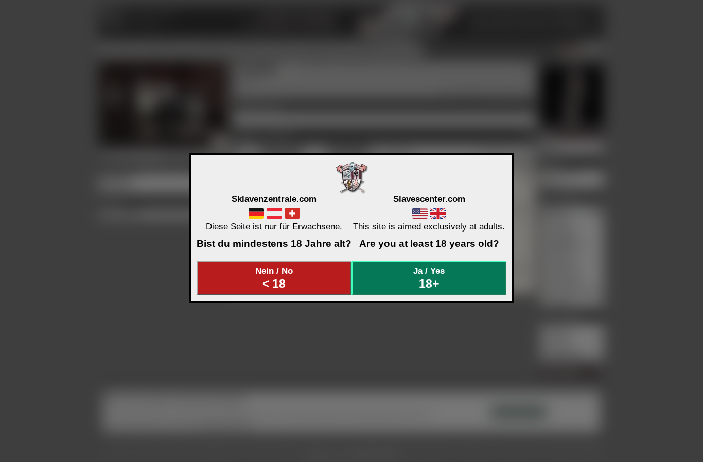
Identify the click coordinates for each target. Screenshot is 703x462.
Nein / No (274, 278)
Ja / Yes (429, 278)
